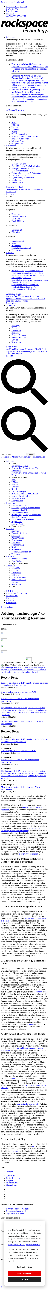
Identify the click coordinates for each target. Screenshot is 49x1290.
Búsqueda (30, 454)
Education (15, 232)
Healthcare (15, 214)
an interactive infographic (28, 854)
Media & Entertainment (21, 248)
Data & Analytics (18, 175)
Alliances (15, 333)
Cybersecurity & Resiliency (22, 178)
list (33, 1146)
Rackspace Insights (28, 274)
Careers (14, 340)
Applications (16, 180)
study (14, 1078)
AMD (13, 122)
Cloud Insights (7, 607)
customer (16, 1151)
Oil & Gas (15, 219)
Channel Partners (18, 335)
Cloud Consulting (18, 164)
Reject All (24, 1280)
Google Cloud (17, 143)
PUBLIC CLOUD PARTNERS (24, 136)
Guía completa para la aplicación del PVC (18, 692)
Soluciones (10, 37)
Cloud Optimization (19, 171)
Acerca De (10, 305)
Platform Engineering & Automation (26, 173)
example (30, 1024)
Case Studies (29, 284)
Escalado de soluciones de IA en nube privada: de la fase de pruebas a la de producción (24, 684)
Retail (13, 243)
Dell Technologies (19, 134)
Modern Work (17, 182)
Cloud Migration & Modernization (25, 166)
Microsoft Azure (18, 141)
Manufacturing (17, 241)
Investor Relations (18, 337)
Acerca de (10, 1176)
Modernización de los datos (17, 1211)
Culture (14, 328)
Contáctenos (6, 457)
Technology (16, 250)
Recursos (10, 252)
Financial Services (19, 216)
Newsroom (16, 342)
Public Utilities (17, 221)
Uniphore (15, 129)
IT (46, 992)
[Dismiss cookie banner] (40, 1225)
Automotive (16, 246)
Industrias (10, 194)
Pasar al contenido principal (12, 2)
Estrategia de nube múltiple (17, 1209)
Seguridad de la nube (15, 1213)
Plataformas (11, 146)
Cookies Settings (24, 1267)
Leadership (16, 330)
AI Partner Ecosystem (15, 110)
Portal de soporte (13, 1178)
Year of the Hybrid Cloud (27, 1104)
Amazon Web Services (20, 139)
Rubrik (14, 132)
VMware (15, 125)
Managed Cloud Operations (22, 168)
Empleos (9, 1180)
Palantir (14, 127)
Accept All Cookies (24, 1273)
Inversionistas (12, 1183)
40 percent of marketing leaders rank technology (20, 829)
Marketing (38, 992)
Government (16, 230)
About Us (15, 326)
